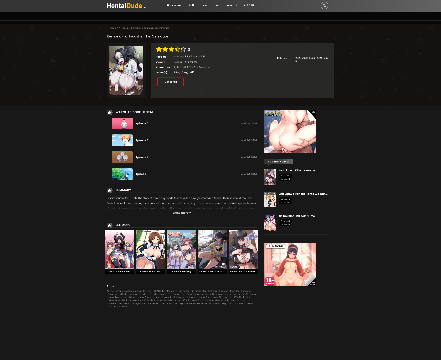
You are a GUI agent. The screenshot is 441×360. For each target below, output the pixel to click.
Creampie (113, 294)
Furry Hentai (193, 294)
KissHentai (220, 300)
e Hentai (124, 294)
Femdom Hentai (158, 294)
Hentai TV (233, 297)
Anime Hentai (114, 291)
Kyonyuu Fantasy (181, 271)
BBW (176, 72)
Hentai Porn (204, 297)
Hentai (253, 294)
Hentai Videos (129, 300)
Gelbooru (217, 294)
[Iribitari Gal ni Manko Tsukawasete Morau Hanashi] (212, 249)
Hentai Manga (177, 297)
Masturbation (234, 300)
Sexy (224, 303)
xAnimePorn (114, 306)
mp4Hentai (125, 303)
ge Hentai (206, 294)
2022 (305, 58)
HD (246, 294)
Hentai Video (114, 300)
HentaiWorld (197, 300)
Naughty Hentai (140, 303)
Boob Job (234, 291)
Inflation (209, 300)
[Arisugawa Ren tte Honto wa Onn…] (270, 199)
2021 (297, 58)
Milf (191, 5)
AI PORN (249, 5)
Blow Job (223, 291)
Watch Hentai (246, 303)
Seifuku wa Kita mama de (244, 271)
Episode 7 (285, 202)
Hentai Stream (219, 297)
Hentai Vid (244, 297)
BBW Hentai (159, 291)
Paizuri (192, 303)
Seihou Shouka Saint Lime (297, 216)
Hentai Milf (192, 297)
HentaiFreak (183, 300)
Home (113, 27)
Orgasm (183, 303)
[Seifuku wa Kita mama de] (243, 249)
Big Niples (196, 291)
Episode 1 (285, 179)
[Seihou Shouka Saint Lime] (270, 222)
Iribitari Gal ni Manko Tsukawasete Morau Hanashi (227, 271)
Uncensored (174, 5)
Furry (184, 72)
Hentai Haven (162, 297)
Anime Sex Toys (143, 291)
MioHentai (113, 303)
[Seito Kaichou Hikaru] (119, 249)
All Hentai (123, 27)
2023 (312, 58)
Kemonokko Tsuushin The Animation (150, 27)
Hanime (227, 294)
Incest (205, 5)
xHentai (125, 306)
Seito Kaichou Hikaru (119, 271)
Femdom (143, 294)
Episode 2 (285, 175)
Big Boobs (184, 291)
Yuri (218, 5)
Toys (235, 303)
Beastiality (171, 291)
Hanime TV (238, 294)
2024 (319, 58)
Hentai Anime (115, 297)
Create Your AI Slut (150, 271)
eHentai (133, 294)
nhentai (232, 5)
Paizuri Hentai (204, 303)
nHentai (154, 303)
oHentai (164, 303)
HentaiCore (156, 300)
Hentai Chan (129, 297)
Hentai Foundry (145, 297)
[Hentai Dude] (127, 5)
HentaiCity (143, 300)
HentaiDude (169, 300)
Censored (171, 82)
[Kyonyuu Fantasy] (181, 249)
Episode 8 (285, 199)
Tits (229, 303)
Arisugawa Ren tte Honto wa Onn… (303, 194)
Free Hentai (173, 294)
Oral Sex (173, 303)
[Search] (324, 5)
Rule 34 (216, 303)
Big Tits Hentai (209, 291)
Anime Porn (128, 291)
